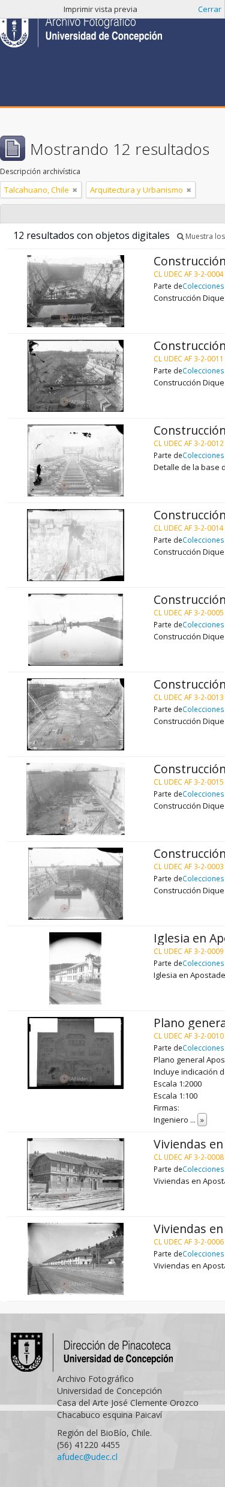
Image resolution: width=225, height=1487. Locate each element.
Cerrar (209, 9)
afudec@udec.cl (87, 1456)
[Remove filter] (75, 190)
